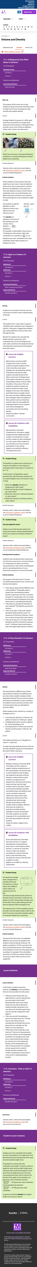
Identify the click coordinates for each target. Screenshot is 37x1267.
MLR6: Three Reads (10, 668)
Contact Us (31, 4)
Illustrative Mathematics (16, 1237)
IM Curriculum (29, 1)
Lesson (19, 47)
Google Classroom (28, 6)
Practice (28, 47)
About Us (31, 3)
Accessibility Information (23, 1233)
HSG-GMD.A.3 (9, 267)
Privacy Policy (10, 1233)
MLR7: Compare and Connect (14, 287)
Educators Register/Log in (26, 7)
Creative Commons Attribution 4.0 (20, 1238)
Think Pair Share (10, 87)
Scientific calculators (11, 293)
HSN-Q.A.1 (8, 76)
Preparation (8, 47)
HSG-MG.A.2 (8, 73)
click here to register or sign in (16, 170)
